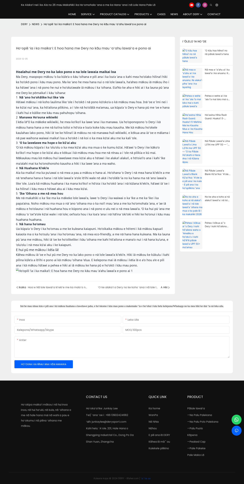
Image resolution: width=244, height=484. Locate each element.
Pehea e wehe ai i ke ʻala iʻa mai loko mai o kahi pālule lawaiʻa (216, 97)
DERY (24, 24)
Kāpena (192, 435)
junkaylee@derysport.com (109, 422)
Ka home (154, 408)
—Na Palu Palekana (199, 415)
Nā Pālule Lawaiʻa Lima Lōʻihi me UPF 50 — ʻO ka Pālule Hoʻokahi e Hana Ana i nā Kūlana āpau (217, 143)
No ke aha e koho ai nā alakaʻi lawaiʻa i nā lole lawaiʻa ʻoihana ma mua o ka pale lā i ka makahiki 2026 (217, 198)
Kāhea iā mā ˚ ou (159, 442)
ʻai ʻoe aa (146, 478)
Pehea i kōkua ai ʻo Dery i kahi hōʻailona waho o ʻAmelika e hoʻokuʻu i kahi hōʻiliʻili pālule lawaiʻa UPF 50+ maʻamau (217, 224)
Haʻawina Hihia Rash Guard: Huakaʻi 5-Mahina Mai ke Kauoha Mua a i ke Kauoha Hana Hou (217, 116)
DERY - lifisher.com (128, 478)
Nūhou (153, 428)
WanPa (153, 415)
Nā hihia (154, 422)
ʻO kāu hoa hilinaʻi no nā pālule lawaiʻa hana (217, 52)
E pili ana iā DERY (159, 435)
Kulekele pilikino (159, 448)
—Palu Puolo (195, 428)
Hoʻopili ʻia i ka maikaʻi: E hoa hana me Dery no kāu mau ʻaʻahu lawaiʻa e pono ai (95, 24)
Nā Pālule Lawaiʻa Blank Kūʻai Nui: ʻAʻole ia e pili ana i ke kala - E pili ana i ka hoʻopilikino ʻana (217, 172)
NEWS (35, 24)
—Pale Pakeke (196, 448)
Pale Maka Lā (195, 455)
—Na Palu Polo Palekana (202, 422)
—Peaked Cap (196, 442)
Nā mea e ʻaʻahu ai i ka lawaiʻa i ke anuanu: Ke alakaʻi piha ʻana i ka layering (217, 71)
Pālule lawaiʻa (196, 408)
